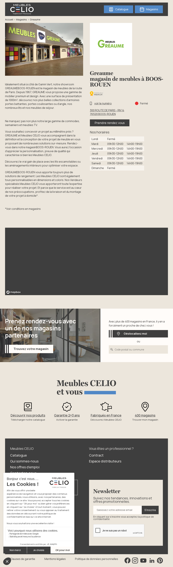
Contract (96, 455)
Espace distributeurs (105, 461)
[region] (86, 261)
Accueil (9, 19)
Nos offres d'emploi (25, 467)
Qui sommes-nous (24, 461)
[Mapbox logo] (13, 292)
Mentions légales (55, 559)
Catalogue (18, 455)
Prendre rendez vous (110, 123)
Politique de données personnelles (96, 559)
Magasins (21, 19)
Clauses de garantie (22, 559)
